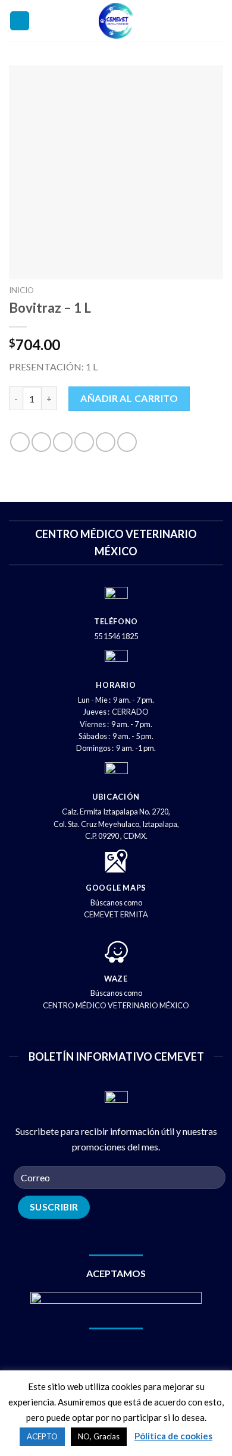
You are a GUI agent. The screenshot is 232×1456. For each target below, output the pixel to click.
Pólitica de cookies (173, 1435)
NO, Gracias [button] (99, 1436)
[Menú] (19, 21)
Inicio (21, 290)
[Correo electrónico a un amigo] (84, 442)
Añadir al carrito (129, 398)
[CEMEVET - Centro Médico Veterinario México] (116, 21)
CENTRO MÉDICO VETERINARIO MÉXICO (116, 1005)
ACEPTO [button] (42, 1436)
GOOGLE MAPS (116, 887)
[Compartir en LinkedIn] (127, 442)
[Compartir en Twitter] (63, 442)
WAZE (116, 978)
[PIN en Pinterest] (105, 442)
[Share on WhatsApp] (20, 442)
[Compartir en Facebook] (41, 442)
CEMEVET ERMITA (116, 914)
